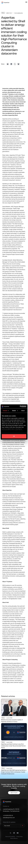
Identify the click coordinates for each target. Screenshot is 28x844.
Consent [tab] (5, 410)
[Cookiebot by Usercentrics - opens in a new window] (20, 406)
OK (14, 436)
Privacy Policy (19, 836)
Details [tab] (14, 410)
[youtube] (18, 833)
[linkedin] (14, 833)
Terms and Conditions (10, 836)
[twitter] (10, 833)
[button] (26, 2)
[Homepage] (6, 2)
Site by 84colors (14, 838)
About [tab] (23, 410)
